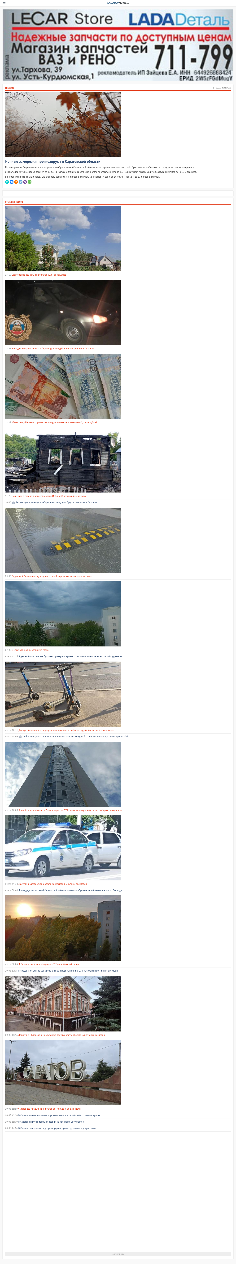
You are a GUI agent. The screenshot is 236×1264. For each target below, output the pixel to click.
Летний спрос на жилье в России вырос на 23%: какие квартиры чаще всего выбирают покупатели (70, 810)
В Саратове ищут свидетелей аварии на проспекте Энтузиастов (51, 1122)
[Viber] (25, 182)
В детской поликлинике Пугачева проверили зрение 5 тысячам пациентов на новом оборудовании (70, 656)
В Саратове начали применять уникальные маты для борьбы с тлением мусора (59, 1115)
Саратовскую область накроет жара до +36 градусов (39, 275)
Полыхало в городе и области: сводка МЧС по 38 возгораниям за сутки (49, 496)
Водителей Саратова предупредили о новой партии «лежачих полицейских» (52, 576)
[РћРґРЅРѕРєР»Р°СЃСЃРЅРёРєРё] (16, 182)
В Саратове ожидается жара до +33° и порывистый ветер (48, 964)
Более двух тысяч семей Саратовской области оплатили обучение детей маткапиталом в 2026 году (70, 890)
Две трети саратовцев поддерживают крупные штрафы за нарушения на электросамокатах (66, 730)
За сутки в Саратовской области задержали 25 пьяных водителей (52, 884)
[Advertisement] (101, 1192)
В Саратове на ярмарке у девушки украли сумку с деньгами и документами (57, 1128)
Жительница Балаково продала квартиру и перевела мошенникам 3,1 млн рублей (54, 422)
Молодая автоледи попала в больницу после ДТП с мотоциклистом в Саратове (53, 348)
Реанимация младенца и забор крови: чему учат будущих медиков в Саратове (56, 502)
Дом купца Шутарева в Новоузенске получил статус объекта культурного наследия (61, 1035)
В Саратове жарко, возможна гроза (30, 650)
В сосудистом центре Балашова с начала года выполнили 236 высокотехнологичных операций (68, 971)
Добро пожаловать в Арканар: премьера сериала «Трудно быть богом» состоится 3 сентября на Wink (75, 736)
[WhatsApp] (29, 182)
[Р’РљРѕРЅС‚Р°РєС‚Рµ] (11, 182)
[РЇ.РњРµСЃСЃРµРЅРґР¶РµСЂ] (7, 182)
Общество (9, 88)
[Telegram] (20, 182)
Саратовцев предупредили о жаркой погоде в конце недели (49, 1109)
